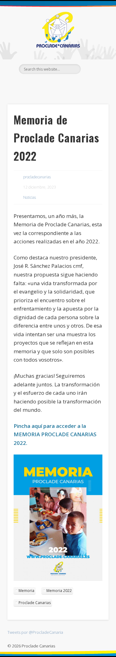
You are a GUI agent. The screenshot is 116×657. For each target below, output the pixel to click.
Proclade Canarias (35, 602)
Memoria (26, 590)
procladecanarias (37, 177)
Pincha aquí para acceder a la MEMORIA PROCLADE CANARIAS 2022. (55, 434)
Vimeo (70, 84)
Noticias (29, 197)
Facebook (44, 84)
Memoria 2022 (59, 590)
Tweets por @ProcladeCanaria (35, 632)
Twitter (57, 84)
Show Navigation (94, 55)
